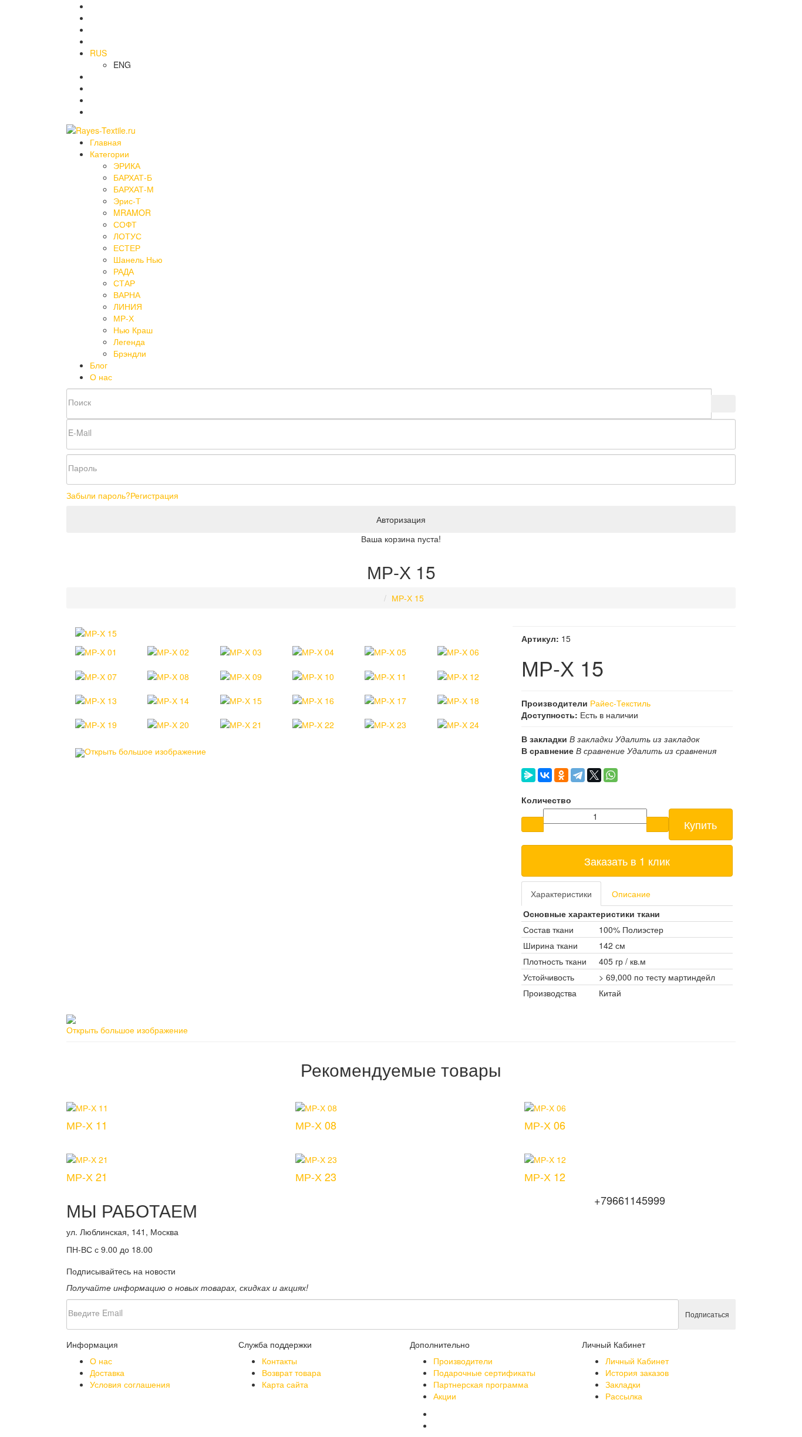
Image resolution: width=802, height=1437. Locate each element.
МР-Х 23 (315, 1176)
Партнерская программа (480, 1384)
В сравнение (600, 750)
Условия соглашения (130, 1384)
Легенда (129, 341)
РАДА (123, 271)
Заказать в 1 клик (627, 860)
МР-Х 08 (315, 1124)
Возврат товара (291, 1372)
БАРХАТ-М (133, 189)
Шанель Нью (138, 259)
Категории (109, 154)
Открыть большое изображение (145, 751)
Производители (463, 1361)
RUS (98, 53)
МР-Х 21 (86, 1176)
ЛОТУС (127, 236)
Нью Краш (133, 330)
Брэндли (129, 353)
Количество (546, 800)
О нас (101, 377)
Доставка (107, 1372)
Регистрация (154, 495)
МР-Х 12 (544, 1176)
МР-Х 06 (544, 1124)
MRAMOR (132, 212)
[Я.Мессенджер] (528, 775)
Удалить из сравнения (671, 750)
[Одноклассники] (561, 775)
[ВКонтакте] (545, 775)
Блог (98, 365)
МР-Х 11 (86, 1124)
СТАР (124, 283)
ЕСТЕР (126, 247)
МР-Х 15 (408, 598)
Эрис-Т (127, 201)
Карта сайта (285, 1384)
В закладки (591, 739)
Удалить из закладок (657, 739)
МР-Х (123, 318)
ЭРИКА (126, 165)
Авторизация (401, 519)
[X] (594, 775)
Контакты (279, 1361)
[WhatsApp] (611, 775)
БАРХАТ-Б (132, 177)
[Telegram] (578, 775)
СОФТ (125, 224)
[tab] (561, 893)
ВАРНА (126, 294)
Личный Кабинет (637, 1361)
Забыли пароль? (98, 495)
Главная (106, 142)
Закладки (623, 1384)
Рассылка (623, 1396)
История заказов (637, 1372)
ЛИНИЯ (127, 306)
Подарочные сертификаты (484, 1372)
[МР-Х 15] (96, 632)
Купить (700, 824)
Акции (444, 1396)
